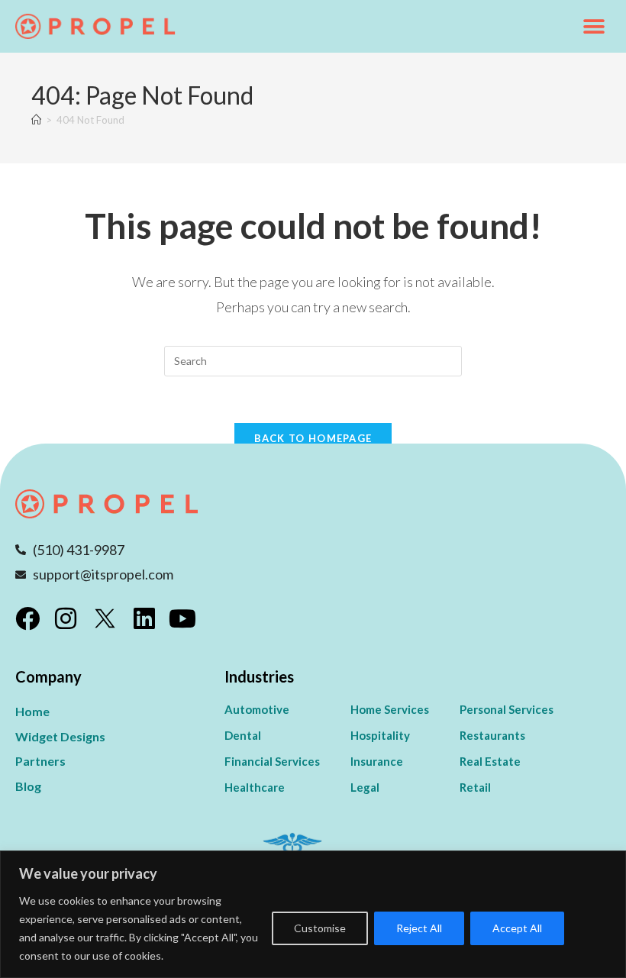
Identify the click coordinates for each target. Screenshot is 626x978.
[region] (313, 914)
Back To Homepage (313, 438)
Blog (28, 786)
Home (32, 711)
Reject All (419, 928)
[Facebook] (27, 618)
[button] (593, 26)
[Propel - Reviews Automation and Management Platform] (95, 26)
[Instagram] (65, 618)
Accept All (517, 928)
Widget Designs (60, 736)
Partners (40, 761)
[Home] (36, 120)
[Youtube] (182, 618)
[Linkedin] (144, 618)
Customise (320, 928)
